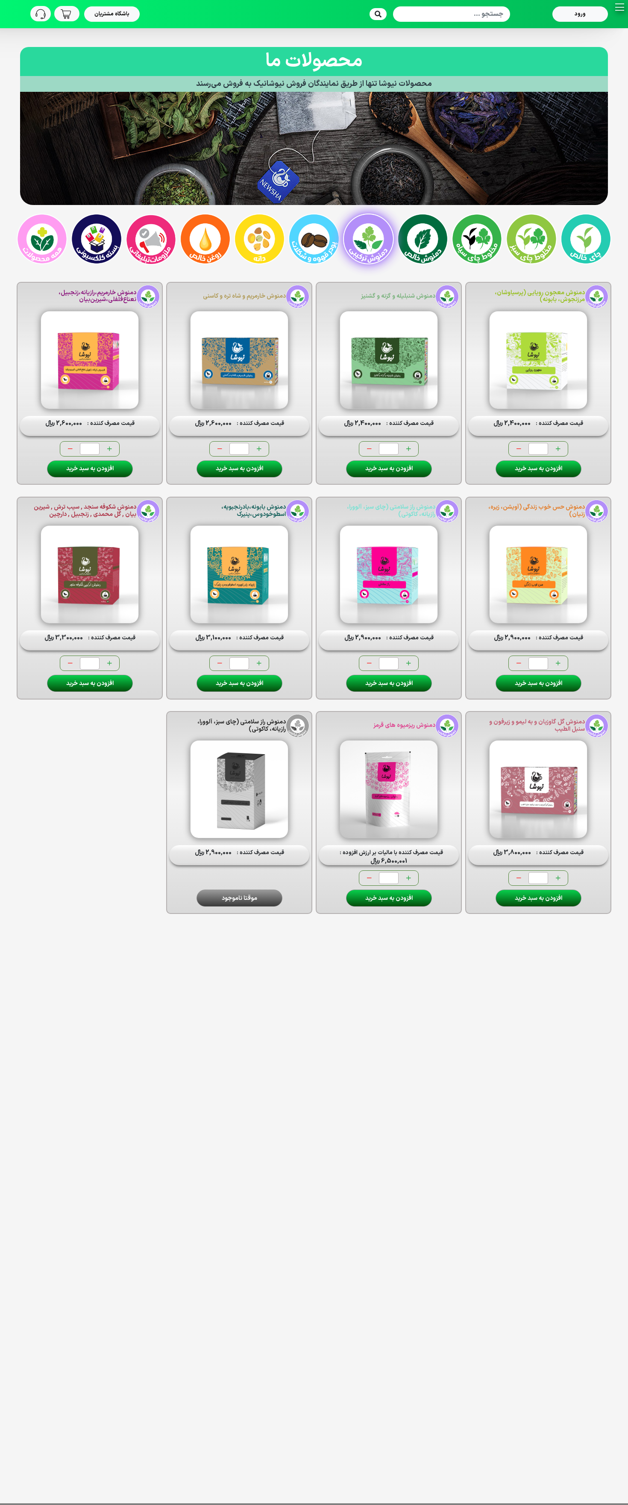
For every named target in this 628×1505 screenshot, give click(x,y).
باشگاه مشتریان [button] (111, 14)
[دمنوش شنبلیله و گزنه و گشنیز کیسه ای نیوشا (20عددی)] (389, 360)
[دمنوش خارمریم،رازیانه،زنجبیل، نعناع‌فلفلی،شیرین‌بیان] (90, 360)
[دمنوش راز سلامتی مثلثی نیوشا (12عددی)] (389, 574)
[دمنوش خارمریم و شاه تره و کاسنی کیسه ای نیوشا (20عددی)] (239, 360)
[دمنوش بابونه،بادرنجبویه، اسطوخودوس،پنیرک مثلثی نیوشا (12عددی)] (239, 574)
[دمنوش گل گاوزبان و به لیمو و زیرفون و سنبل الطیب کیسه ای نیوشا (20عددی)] (538, 789)
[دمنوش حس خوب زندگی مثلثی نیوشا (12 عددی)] (538, 574)
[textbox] (451, 14)
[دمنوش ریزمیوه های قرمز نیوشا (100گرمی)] (389, 789)
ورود (580, 14)
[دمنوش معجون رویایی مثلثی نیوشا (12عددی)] (538, 360)
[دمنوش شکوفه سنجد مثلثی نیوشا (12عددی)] (90, 574)
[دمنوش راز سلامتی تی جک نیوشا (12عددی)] (239, 789)
